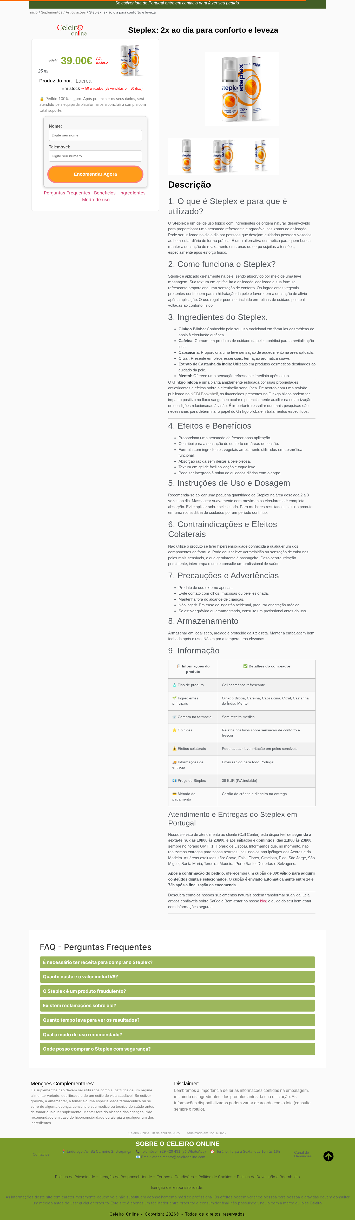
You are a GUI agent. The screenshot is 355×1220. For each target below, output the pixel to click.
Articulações (76, 12)
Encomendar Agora (95, 174)
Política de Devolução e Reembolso (268, 1177)
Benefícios (105, 192)
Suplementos (51, 12)
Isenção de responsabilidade (176, 1187)
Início (33, 12)
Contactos (41, 1154)
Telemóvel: (59, 147)
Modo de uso (96, 199)
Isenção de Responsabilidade (126, 1177)
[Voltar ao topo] (329, 1156)
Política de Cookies (215, 1177)
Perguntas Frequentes (67, 192)
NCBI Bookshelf (204, 394)
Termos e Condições (175, 1177)
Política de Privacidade (75, 1177)
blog (263, 901)
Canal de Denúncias (303, 1154)
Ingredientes (133, 192)
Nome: (55, 126)
